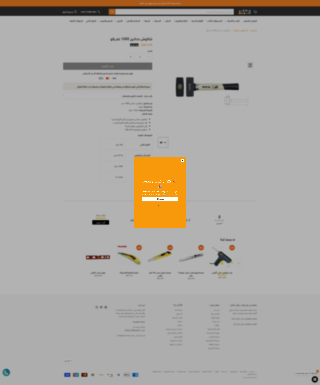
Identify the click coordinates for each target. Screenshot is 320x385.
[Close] (182, 160)
